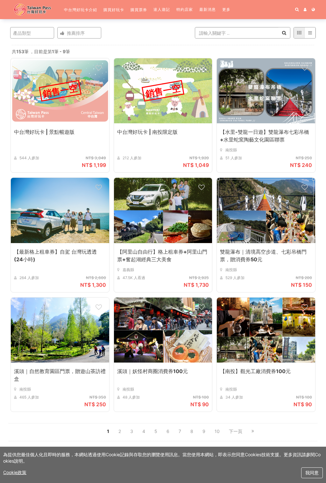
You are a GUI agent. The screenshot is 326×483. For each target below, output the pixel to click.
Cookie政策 (14, 472)
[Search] (297, 9)
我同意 (312, 472)
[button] (80, 9)
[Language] (313, 9)
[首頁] (35, 9)
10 (217, 431)
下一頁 (235, 431)
